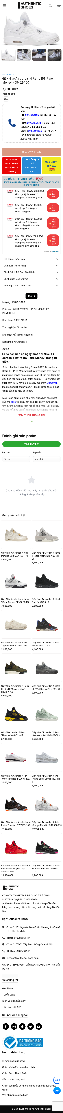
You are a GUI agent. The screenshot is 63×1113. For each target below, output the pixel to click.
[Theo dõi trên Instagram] (14, 1026)
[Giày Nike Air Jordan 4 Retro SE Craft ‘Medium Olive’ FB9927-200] (16, 667)
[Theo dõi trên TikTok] (22, 1026)
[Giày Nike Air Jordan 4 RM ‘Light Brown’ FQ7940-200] (16, 624)
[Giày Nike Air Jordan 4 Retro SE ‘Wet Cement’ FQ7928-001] (47, 667)
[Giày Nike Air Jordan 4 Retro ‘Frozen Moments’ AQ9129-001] (47, 534)
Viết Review (31, 444)
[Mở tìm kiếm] (50, 5)
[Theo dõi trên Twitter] (30, 1026)
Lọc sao (6, 452)
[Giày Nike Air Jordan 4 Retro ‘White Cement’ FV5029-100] (16, 581)
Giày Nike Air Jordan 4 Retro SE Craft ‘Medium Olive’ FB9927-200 (15, 689)
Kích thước (9, 94)
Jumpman (52, 382)
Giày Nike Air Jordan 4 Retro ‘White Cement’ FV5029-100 (15, 601)
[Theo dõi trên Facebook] (6, 1026)
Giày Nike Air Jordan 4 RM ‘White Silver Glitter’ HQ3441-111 (46, 778)
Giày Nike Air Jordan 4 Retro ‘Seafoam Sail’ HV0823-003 (46, 734)
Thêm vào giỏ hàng (31, 152)
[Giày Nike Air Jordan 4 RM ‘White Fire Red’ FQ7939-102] (16, 758)
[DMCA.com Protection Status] (10, 975)
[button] (4, 5)
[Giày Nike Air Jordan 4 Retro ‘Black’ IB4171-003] (47, 624)
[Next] (55, 28)
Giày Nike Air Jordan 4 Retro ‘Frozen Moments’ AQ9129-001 (46, 555)
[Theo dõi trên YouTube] (39, 1026)
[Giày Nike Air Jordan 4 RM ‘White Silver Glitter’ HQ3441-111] (47, 757)
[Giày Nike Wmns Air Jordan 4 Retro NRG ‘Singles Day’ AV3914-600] (16, 847)
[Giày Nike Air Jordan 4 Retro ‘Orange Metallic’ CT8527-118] (47, 803)
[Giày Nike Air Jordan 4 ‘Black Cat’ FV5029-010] (47, 581)
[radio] (6, 99)
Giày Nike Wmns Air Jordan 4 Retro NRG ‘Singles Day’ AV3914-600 (15, 868)
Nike (13, 401)
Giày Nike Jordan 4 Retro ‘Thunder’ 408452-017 (13, 734)
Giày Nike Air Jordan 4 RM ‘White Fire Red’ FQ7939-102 (15, 777)
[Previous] (7, 28)
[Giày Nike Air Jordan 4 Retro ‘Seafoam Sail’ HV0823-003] (47, 714)
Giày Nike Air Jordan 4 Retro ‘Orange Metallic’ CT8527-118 (47, 824)
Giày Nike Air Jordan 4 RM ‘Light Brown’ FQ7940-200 (14, 644)
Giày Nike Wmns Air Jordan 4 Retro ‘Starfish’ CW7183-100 (15, 824)
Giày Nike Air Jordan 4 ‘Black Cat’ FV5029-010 (46, 601)
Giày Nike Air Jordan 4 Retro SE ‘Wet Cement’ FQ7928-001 (47, 687)
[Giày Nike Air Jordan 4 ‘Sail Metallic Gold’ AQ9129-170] (16, 535)
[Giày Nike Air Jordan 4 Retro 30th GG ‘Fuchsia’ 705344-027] (47, 847)
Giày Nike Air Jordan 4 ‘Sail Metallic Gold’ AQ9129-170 (14, 554)
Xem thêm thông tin (31, 415)
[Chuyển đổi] (57, 259)
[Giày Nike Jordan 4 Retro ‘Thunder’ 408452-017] (16, 714)
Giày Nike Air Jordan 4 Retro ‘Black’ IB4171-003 (46, 644)
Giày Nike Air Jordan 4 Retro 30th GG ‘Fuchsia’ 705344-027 (46, 868)
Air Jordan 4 (8, 74)
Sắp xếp (37, 452)
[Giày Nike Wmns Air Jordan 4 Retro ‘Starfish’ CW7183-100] (16, 803)
